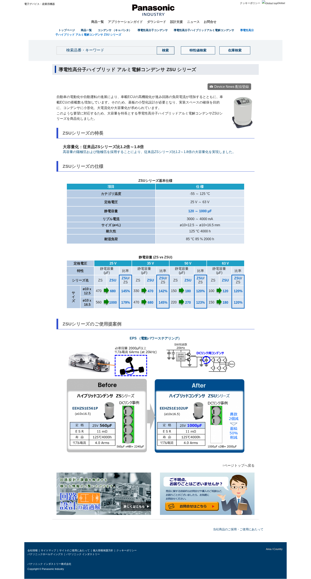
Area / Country (274, 549)
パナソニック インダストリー (83, 554)
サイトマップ (48, 550)
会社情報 (33, 550)
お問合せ (210, 21)
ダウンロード (156, 21)
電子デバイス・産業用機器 (39, 4)
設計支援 (176, 21)
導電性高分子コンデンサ (153, 30)
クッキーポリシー (250, 3)
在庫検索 (235, 50)
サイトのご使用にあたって (74, 550)
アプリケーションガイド (125, 21)
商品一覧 (97, 21)
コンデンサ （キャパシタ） (115, 30)
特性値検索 (198, 50)
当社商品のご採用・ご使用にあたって (238, 529)
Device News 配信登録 (231, 86)
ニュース (193, 21)
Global (281, 3)
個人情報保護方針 (103, 550)
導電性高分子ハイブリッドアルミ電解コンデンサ (204, 30)
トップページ (66, 30)
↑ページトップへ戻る (238, 465)
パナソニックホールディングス (45, 554)
